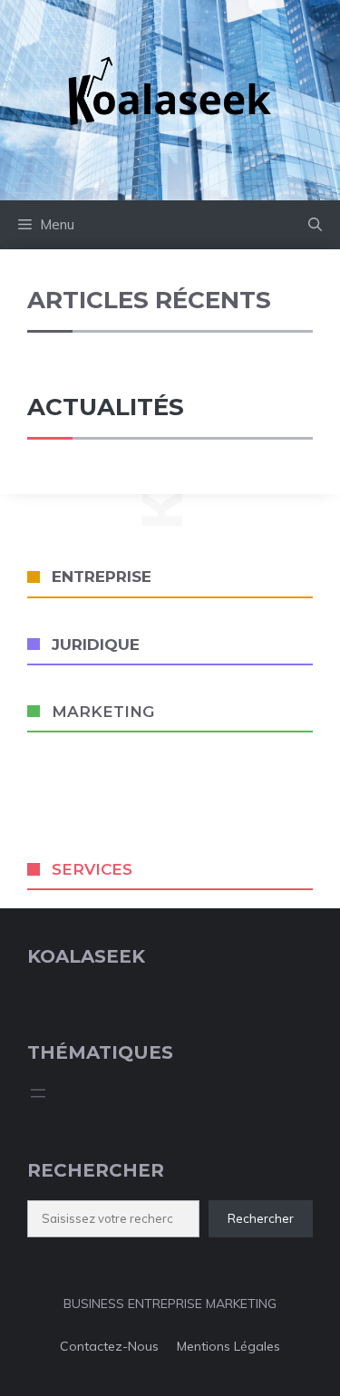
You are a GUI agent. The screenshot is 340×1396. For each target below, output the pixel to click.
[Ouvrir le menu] (38, 1093)
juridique (96, 644)
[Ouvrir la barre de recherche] (315, 224)
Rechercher (261, 1218)
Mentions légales (228, 1346)
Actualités (105, 407)
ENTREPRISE (101, 576)
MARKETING (103, 712)
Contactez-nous (109, 1346)
